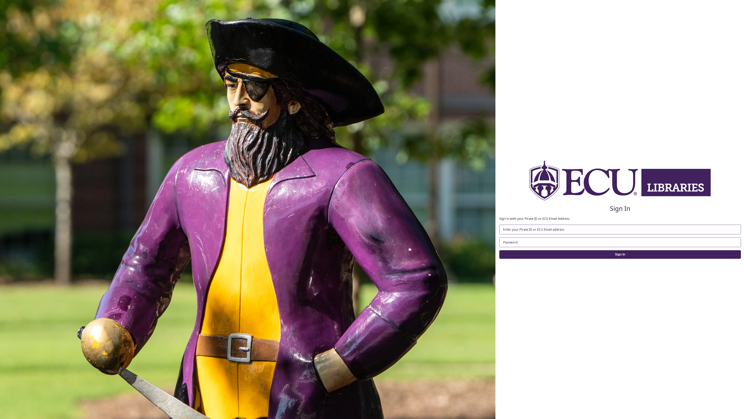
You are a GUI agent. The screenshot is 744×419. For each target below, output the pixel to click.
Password (510, 242)
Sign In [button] (620, 254)
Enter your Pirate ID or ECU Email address (533, 229)
